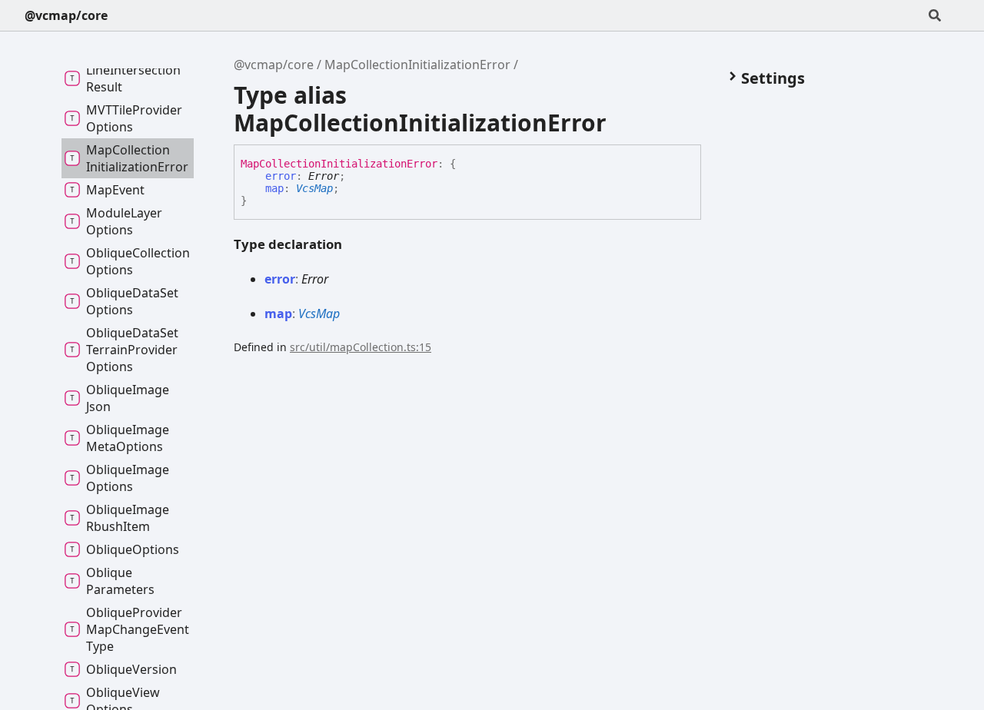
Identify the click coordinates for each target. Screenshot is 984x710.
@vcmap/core (66, 15)
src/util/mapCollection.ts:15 (360, 347)
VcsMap (314, 188)
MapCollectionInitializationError (417, 64)
